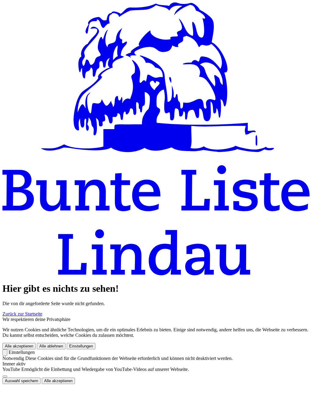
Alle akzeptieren (19, 346)
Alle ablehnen (51, 346)
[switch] (4, 376)
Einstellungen (81, 346)
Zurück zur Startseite (22, 313)
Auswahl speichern (21, 381)
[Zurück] (4, 352)
